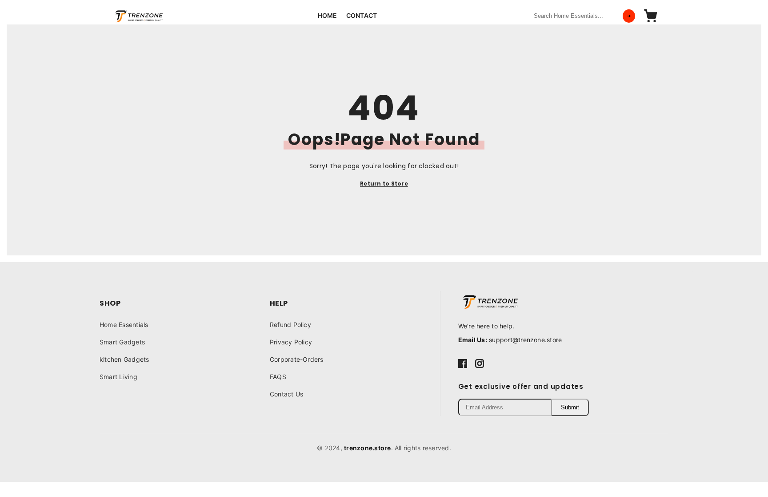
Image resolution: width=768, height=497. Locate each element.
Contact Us (286, 394)
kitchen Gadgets (124, 359)
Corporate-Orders (297, 359)
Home (327, 15)
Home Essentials (124, 324)
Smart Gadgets (122, 342)
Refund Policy (290, 324)
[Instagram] (479, 363)
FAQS (278, 376)
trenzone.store (367, 448)
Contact (361, 15)
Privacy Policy (291, 342)
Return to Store (384, 183)
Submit (570, 407)
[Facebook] (462, 363)
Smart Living (118, 376)
